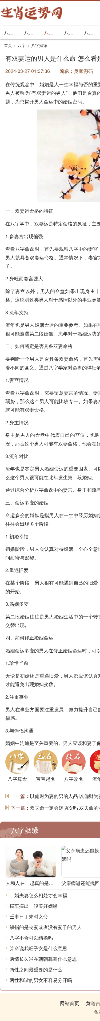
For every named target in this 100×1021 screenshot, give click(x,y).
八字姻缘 (50, 32)
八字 (22, 45)
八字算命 (90, 32)
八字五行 (30, 32)
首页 (8, 45)
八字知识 (10, 32)
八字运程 (70, 32)
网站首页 (69, 1003)
